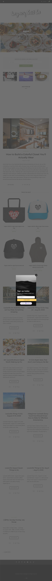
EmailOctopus (28, 303)
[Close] (36, 275)
